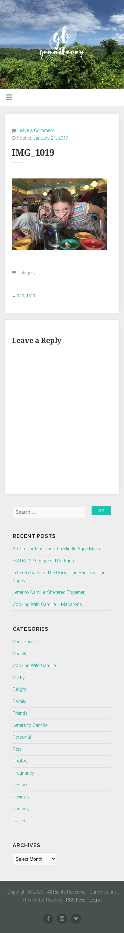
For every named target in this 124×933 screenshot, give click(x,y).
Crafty (19, 677)
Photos (20, 761)
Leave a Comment (35, 130)
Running (21, 808)
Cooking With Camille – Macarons (47, 604)
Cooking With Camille (34, 665)
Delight (19, 689)
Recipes (21, 785)
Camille (20, 654)
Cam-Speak (24, 641)
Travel (19, 821)
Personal (22, 737)
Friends (20, 713)
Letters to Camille (30, 725)
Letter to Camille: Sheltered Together (49, 592)
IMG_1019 (26, 295)
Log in (95, 900)
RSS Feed (76, 900)
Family (19, 701)
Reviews (21, 797)
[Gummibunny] (62, 44)
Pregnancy (23, 773)
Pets (17, 749)
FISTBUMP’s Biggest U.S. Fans (43, 561)
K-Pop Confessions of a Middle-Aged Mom (56, 549)
